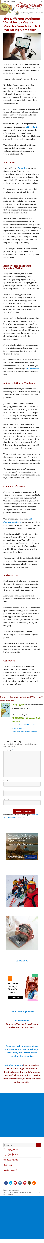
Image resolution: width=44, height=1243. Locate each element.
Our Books (7, 1165)
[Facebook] (5, 1182)
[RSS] (34, 1182)
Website (7, 799)
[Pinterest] (24, 1182)
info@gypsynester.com (11, 1190)
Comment (8, 750)
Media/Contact (10, 1170)
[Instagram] (19, 1182)
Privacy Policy (8, 1194)
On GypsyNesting (10, 1160)
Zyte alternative (32, 369)
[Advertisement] (22, 1115)
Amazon (14, 725)
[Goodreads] (29, 1182)
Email (6, 790)
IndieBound (35, 725)
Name (6, 781)
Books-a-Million (18, 728)
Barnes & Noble (24, 725)
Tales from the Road (11, 1154)
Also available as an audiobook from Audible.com (24, 731)
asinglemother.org (14, 1065)
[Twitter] (10, 1182)
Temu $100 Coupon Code (22, 1011)
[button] (42, 2)
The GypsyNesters (10, 1149)
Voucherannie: (22, 1020)
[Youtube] (15, 1182)
